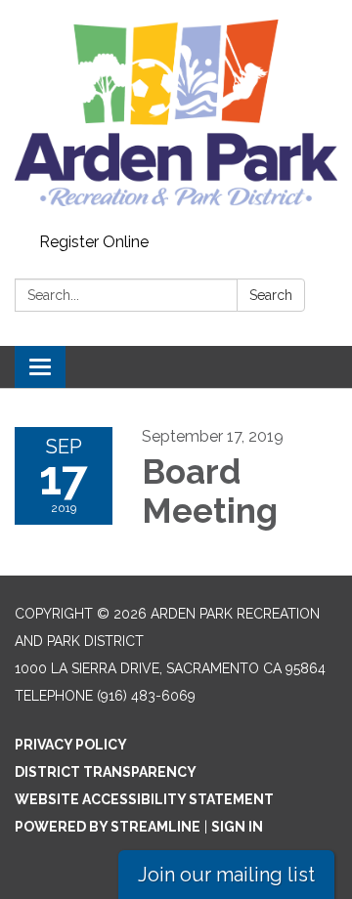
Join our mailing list (226, 874)
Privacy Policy (71, 744)
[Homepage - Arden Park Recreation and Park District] (176, 113)
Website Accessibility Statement (144, 799)
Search (270, 295)
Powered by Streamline (107, 827)
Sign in (237, 827)
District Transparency (106, 772)
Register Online (94, 242)
